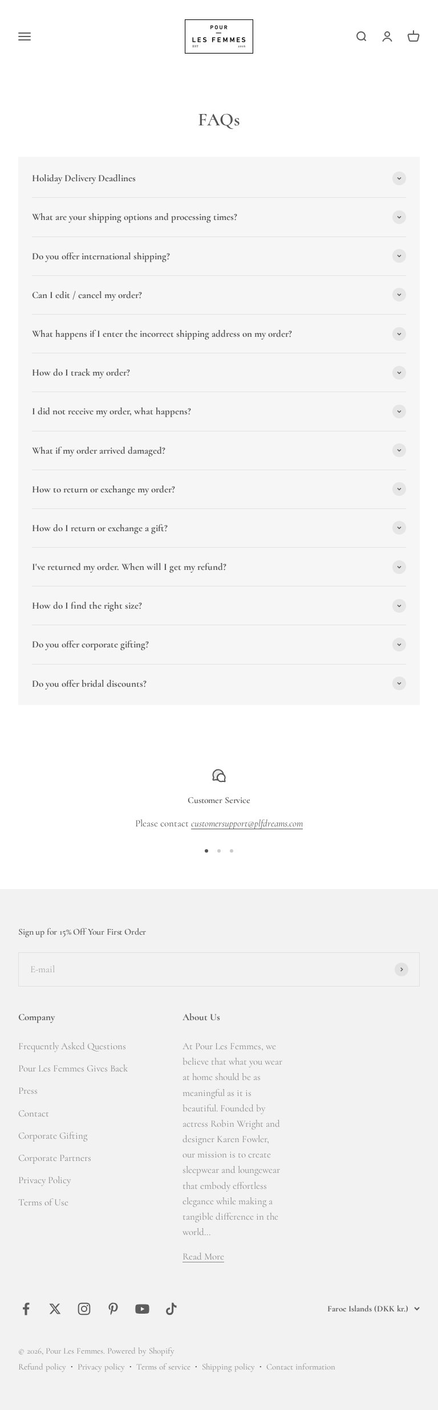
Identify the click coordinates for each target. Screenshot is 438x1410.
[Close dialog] (416, 585)
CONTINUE (114, 772)
